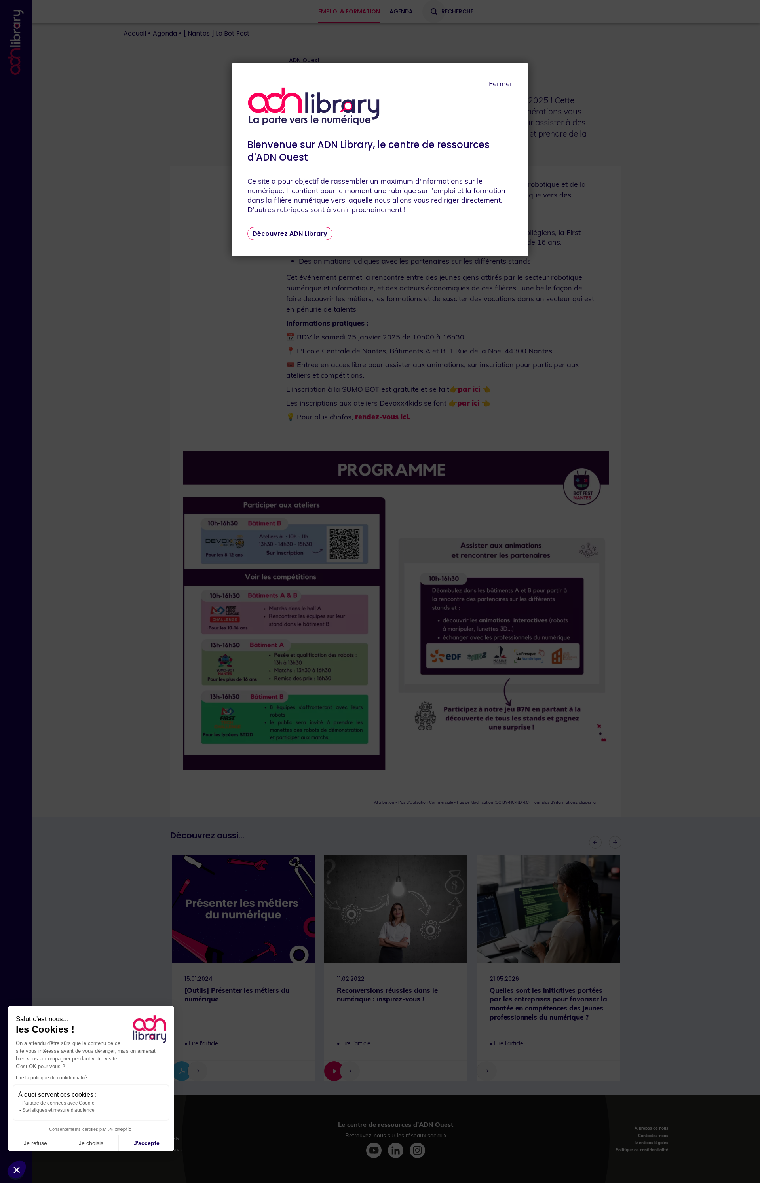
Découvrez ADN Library (290, 233)
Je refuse (35, 1143)
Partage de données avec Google (58, 1103)
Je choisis (91, 1143)
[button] (16, 1169)
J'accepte (147, 1143)
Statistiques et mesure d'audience (58, 1110)
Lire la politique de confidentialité (51, 1078)
